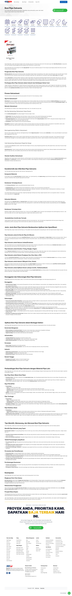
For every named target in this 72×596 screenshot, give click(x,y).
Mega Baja (42, 588)
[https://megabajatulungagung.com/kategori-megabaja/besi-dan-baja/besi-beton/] (20, 22)
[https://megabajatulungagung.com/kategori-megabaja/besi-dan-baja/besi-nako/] (52, 22)
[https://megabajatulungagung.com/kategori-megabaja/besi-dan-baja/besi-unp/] (7, 31)
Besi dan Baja (16, 1)
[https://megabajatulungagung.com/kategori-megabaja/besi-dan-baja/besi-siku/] (64, 22)
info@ (26, 576)
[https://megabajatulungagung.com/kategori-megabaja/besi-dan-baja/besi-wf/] (20, 31)
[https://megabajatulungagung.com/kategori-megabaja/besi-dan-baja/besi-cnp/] (33, 22)
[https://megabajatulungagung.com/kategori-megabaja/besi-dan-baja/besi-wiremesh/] (33, 31)
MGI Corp (37, 588)
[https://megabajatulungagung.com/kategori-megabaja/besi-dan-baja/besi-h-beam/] (26, 31)
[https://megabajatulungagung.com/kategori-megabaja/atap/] (7, 22)
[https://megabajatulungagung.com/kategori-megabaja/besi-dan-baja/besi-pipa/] (39, 22)
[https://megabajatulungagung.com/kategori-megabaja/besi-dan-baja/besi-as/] (58, 22)
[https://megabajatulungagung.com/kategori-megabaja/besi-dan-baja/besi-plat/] (45, 22)
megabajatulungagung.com (31, 576)
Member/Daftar (64, 1)
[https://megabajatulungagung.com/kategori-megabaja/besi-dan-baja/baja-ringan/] (13, 22)
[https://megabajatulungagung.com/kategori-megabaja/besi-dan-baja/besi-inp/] (13, 31)
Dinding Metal (31, 1)
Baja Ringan (24, 1)
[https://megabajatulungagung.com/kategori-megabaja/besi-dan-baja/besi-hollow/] (26, 22)
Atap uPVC (37, 1)
